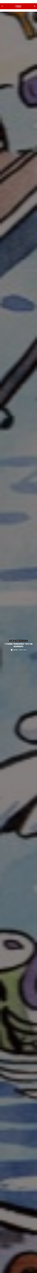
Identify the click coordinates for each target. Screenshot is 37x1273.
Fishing (12, 640)
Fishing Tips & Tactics (21, 640)
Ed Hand (15, 649)
